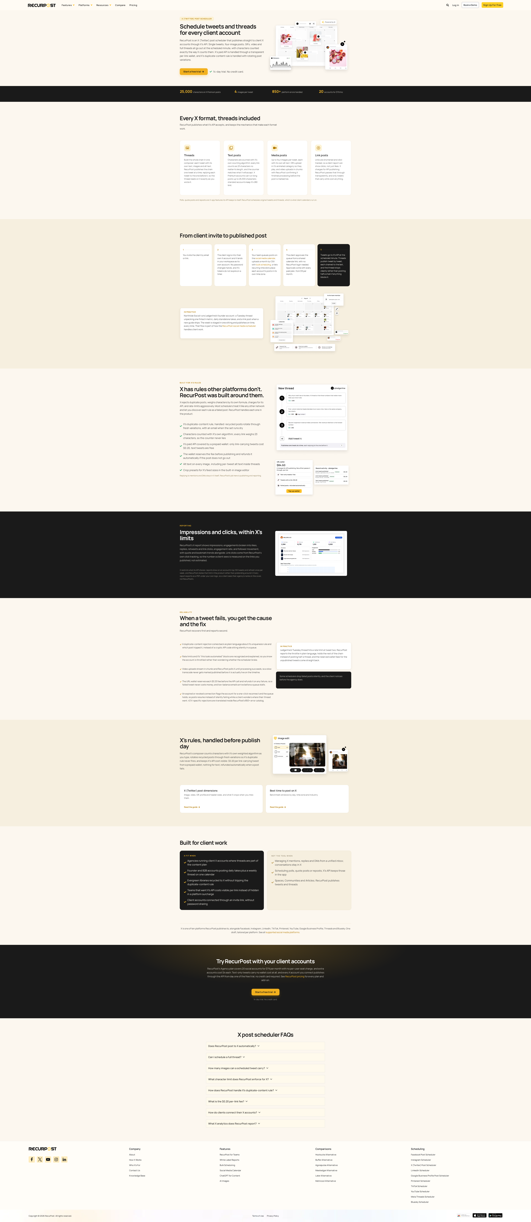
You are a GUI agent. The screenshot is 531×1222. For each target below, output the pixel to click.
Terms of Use (258, 1216)
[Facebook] (32, 1159)
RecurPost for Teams (230, 1154)
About (132, 1154)
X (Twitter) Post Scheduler (423, 1165)
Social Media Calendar (230, 1170)
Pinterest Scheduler (420, 1180)
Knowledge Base (137, 1175)
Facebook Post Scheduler (423, 1154)
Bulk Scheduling (227, 1165)
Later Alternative (323, 1175)
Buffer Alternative (323, 1159)
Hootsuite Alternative (325, 1154)
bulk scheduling (263, 264)
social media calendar (265, 258)
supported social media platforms (282, 932)
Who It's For (134, 1165)
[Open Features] (74, 5)
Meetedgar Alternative (326, 1170)
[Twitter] (40, 1159)
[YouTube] (48, 1159)
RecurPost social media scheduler (239, 325)
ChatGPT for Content (230, 1175)
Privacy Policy (273, 1216)
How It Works (135, 1159)
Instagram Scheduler (421, 1159)
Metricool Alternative (325, 1180)
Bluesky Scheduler (420, 1202)
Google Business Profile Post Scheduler (430, 1175)
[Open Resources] (110, 5)
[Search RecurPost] (447, 5)
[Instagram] (56, 1159)
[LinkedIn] (64, 1159)
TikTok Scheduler (419, 1186)
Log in (455, 5)
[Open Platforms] (92, 5)
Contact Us (134, 1170)
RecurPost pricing (294, 976)
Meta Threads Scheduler (422, 1196)
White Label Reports (229, 1159)
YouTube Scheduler (420, 1191)
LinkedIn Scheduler (420, 1170)
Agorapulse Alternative (326, 1165)
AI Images (224, 1180)
